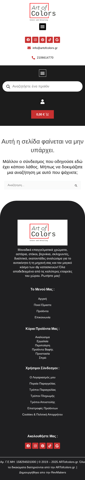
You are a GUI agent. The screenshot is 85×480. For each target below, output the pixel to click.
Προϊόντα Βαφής (42, 349)
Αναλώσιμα (42, 337)
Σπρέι (42, 357)
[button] (42, 26)
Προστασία (42, 353)
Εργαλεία (42, 341)
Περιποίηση (42, 345)
